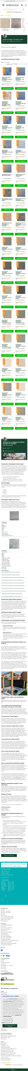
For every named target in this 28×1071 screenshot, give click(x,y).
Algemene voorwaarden (6, 932)
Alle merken (3, 968)
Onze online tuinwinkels (6, 927)
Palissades (3, 1029)
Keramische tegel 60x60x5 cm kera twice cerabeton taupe (13, 582)
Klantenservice (4, 921)
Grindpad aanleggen (5, 1060)
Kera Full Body (5, 484)
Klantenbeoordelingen (6, 936)
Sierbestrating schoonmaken (7, 1050)
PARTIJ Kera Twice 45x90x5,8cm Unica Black (7, 199)
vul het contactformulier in (14, 852)
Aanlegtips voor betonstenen (8, 1054)
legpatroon (11, 722)
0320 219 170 (5, 852)
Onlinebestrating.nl (5, 962)
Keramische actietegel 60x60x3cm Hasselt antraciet (7, 127)
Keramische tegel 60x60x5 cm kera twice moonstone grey (13, 588)
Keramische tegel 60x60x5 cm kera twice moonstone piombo (14, 590)
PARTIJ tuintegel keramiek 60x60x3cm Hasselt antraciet (7, 78)
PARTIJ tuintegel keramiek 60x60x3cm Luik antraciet (20, 78)
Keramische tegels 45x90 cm (7, 535)
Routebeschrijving (5, 877)
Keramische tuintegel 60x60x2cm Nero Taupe (20, 418)
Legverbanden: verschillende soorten (9, 940)
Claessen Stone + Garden (7, 965)
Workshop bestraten (5, 939)
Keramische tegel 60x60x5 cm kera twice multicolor (12, 593)
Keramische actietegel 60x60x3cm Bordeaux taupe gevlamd (6, 103)
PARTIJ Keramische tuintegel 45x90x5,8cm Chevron (7, 224)
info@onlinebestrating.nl (16, 41)
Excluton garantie (5, 935)
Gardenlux (3, 964)
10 (20, 433)
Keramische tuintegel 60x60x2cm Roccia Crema (7, 297)
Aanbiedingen (4, 1043)
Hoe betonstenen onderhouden (8, 1053)
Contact (2, 909)
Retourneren (4, 915)
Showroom (3, 926)
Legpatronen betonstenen (7, 1051)
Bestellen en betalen (6, 911)
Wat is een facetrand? (6, 1058)
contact (21, 701)
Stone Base (3, 966)
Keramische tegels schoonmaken (9, 943)
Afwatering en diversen (6, 1034)
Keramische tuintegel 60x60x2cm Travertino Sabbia (6, 345)
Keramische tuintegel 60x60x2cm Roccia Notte (20, 297)
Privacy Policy (4, 930)
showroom (12, 787)
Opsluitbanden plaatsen (6, 944)
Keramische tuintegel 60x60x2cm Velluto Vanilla (21, 370)
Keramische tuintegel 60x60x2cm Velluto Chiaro (21, 345)
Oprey (2, 961)
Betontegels (4, 992)
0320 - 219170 (5, 873)
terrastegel (22, 502)
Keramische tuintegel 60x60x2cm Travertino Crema (6, 321)
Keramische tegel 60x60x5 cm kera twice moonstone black (13, 585)
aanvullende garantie (8, 841)
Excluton (3, 959)
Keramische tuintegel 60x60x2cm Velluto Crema (7, 370)
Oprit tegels (3, 1039)
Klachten (3, 913)
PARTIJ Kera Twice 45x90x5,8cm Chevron (20, 175)
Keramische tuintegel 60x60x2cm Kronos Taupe (7, 418)
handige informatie (22, 722)
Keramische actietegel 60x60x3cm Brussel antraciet (21, 103)
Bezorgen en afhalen (6, 912)
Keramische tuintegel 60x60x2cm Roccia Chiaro (20, 272)
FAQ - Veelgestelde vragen (7, 916)
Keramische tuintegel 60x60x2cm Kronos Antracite (7, 394)
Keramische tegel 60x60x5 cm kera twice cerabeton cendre (13, 577)
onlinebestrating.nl (18, 777)
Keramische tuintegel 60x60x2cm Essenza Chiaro (7, 248)
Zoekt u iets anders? (5, 919)
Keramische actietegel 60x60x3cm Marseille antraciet (7, 151)
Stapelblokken (4, 1030)
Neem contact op (9, 855)
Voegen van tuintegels (6, 942)
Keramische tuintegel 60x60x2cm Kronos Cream (21, 394)
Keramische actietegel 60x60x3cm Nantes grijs (21, 151)
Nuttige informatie (5, 929)
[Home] (12, 4)
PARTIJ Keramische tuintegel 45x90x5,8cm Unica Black (21, 224)
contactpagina (4, 801)
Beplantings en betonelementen (8, 1036)
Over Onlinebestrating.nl (6, 925)
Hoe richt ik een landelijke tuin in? (9, 1048)
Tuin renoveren (4, 1057)
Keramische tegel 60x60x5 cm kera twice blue (11, 574)
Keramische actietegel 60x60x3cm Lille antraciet (20, 127)
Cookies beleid (4, 933)
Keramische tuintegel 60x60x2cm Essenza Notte (7, 272)
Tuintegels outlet (5, 1045)
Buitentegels (4, 994)
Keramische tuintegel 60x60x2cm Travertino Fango (20, 321)
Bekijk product (7, 185)
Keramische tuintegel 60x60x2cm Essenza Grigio (21, 248)
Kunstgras (3, 1044)
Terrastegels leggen (5, 1047)
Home (2, 15)
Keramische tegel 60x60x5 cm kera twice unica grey (12, 596)
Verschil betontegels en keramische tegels (11, 1055)
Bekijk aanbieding (7, 88)
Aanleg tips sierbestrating (7, 918)
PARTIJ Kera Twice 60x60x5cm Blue (6, 175)
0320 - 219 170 (7, 41)
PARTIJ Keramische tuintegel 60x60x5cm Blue (20, 199)
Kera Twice (5, 501)
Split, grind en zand (5, 1037)
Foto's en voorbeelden (6, 937)
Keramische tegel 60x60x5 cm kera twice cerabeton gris (12, 580)
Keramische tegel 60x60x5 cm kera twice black (11, 571)
